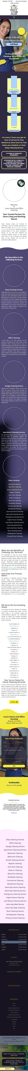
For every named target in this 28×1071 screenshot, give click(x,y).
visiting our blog (12, 567)
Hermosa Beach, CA (14, 641)
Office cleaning (12, 344)
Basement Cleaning (15, 484)
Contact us (24, 693)
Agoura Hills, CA (14, 634)
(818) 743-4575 (15, 3)
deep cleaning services (13, 292)
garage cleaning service (13, 390)
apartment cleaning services (11, 434)
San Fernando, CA (14, 626)
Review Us (8, 1068)
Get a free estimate (21, 1)
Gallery (13, 702)
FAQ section (14, 594)
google (14, 990)
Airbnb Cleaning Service (14, 489)
